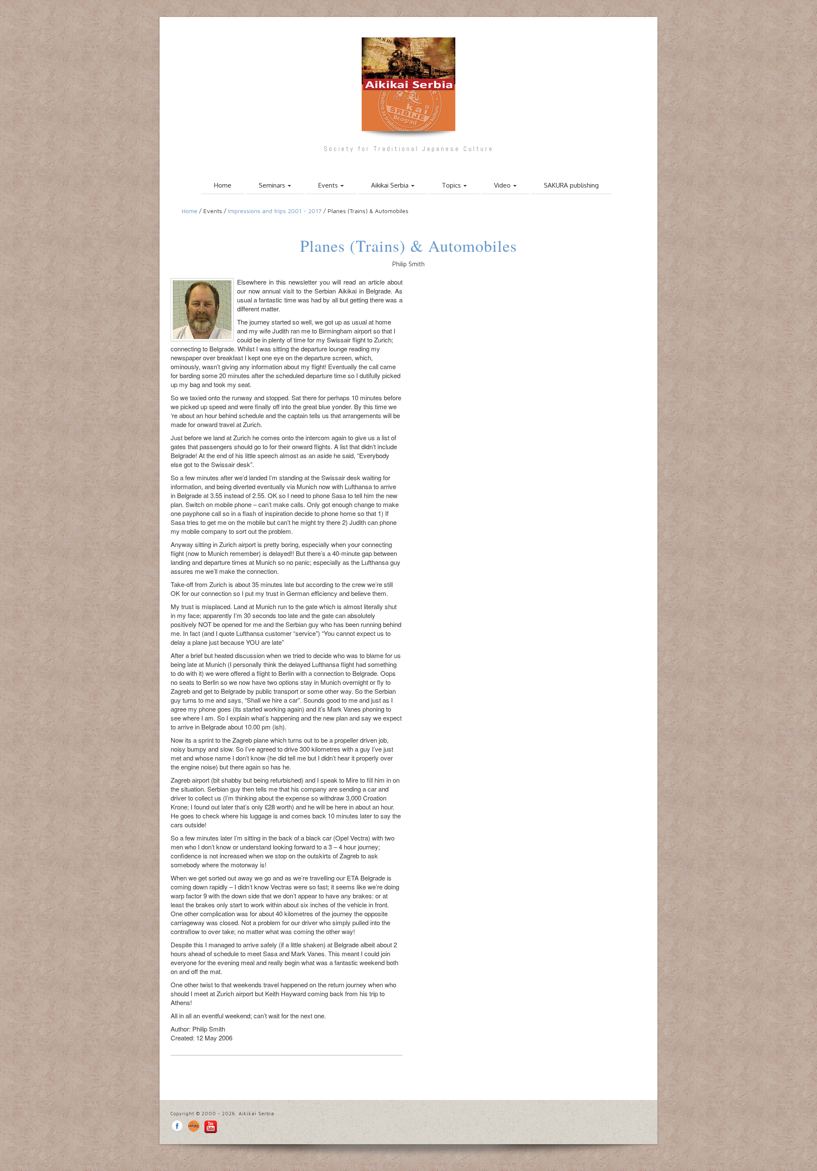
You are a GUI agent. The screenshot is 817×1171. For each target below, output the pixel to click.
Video (503, 185)
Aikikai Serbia (390, 185)
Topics (452, 185)
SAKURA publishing (571, 185)
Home (222, 185)
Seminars (273, 185)
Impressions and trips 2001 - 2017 (275, 210)
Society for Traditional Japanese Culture (409, 148)
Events (329, 185)
